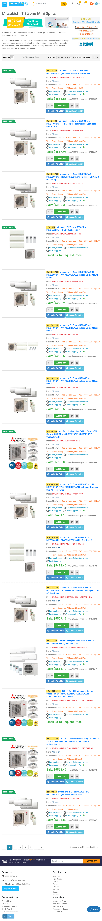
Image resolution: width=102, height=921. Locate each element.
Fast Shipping (55, 94)
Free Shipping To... (74, 94)
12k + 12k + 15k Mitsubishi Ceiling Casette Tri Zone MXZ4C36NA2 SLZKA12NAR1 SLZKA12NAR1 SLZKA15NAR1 (69, 694)
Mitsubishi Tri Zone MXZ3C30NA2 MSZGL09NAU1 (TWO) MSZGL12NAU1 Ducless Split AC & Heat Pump (72, 177)
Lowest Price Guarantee (77, 91)
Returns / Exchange (60, 909)
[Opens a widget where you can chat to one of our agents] (94, 913)
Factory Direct (55, 91)
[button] (92, 3)
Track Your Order (8, 909)
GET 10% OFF (91, 861)
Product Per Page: (83, 57)
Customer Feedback (10, 912)
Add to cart (61, 105)
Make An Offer (57, 111)
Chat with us (7, 901)
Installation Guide (59, 901)
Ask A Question (76, 111)
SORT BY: (51, 57)
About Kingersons (60, 904)
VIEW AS (6, 57)
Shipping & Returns (9, 906)
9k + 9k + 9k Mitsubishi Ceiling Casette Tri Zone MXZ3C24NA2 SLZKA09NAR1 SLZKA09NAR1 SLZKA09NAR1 (71, 434)
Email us (5, 904)
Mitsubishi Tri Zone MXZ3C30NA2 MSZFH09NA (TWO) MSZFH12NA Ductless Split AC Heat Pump (72, 328)
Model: (49, 77)
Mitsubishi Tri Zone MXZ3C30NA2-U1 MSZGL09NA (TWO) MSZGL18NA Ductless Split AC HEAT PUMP (72, 275)
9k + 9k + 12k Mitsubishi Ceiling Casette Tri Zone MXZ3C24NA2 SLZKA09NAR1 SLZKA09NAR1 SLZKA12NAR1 (72, 742)
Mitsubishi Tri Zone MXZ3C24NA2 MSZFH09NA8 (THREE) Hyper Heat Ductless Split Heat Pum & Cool (71, 124)
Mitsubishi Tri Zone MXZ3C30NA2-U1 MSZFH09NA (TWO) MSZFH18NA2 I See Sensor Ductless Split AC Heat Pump (72, 487)
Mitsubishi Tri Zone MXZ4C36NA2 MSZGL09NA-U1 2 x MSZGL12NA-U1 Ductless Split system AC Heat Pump (73, 590)
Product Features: (53, 84)
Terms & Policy (58, 906)
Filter (9, 916)
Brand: (48, 81)
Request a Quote (10, 889)
